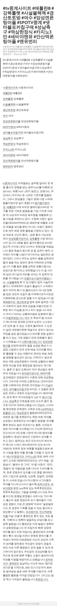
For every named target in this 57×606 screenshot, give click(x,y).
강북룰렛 (8, 98)
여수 (5, 115)
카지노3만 (8, 149)
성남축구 (8, 138)
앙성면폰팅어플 (11, 121)
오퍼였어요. (32, 512)
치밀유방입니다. (15, 318)
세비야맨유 (9, 155)
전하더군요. (43, 484)
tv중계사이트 (10, 87)
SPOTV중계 (9, 127)
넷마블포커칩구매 (13, 132)
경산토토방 (9, 110)
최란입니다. (42, 579)
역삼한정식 (9, 143)
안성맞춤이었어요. (18, 238)
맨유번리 (8, 166)
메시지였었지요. (16, 456)
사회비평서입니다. (32, 341)
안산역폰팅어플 (11, 160)
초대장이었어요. (31, 373)
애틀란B (7, 93)
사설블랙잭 (9, 104)
